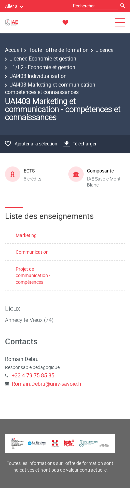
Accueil (13, 49)
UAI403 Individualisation (38, 76)
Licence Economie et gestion (42, 58)
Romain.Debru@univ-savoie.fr (47, 383)
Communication (32, 252)
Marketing (26, 235)
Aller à (11, 6)
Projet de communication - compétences (33, 275)
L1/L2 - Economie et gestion (42, 67)
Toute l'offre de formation (59, 49)
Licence (104, 49)
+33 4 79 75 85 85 (33, 375)
